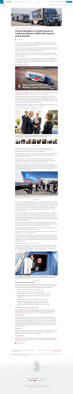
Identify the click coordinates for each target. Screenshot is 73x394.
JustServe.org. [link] (30, 218)
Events (56, 4)
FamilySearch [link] (31, 229)
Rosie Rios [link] (17, 92)
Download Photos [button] (37, 145)
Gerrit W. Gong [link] (21, 59)
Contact (60, 4)
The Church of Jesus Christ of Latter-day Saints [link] (24, 309)
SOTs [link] (27, 65)
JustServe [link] (25, 229)
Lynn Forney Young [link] (25, 94)
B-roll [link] (22, 65)
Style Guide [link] (26, 354)
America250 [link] (25, 92)
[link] (16, 343)
